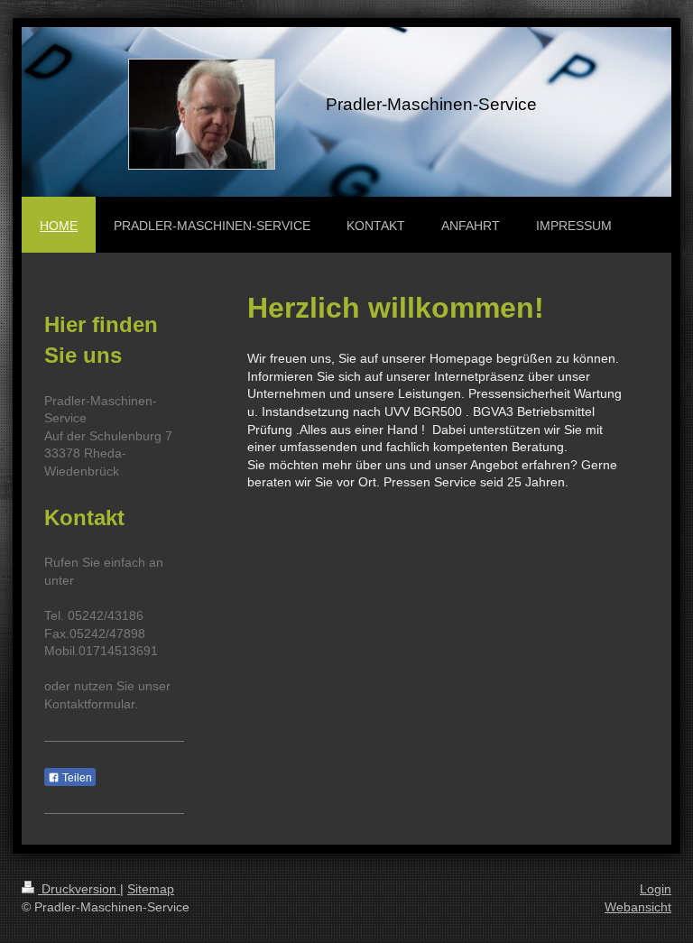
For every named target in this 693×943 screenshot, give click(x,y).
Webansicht (638, 907)
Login (655, 889)
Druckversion (79, 889)
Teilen (76, 778)
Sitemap (150, 889)
